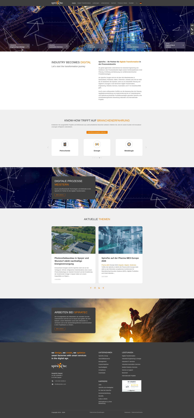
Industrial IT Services (128, 361)
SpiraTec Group (103, 356)
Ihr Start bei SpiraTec (105, 390)
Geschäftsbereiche (104, 358)
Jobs (100, 384)
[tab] (92, 157)
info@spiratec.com (60, 384)
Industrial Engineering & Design (131, 358)
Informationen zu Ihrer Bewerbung (105, 402)
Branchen (125, 373)
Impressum (127, 412)
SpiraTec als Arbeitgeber (106, 387)
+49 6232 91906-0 (60, 381)
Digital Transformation (128, 356)
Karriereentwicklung (104, 393)
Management (102, 361)
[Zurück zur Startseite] (57, 3)
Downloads (102, 373)
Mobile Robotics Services (129, 367)
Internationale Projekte (129, 375)
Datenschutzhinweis (137, 412)
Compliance (102, 370)
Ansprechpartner (104, 364)
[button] (140, 3)
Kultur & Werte (103, 399)
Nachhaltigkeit (103, 367)
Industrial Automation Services (131, 364)
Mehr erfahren (60, 194)
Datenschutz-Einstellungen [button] (97, 412)
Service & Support (127, 370)
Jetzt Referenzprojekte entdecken (97, 132)
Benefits (101, 396)
